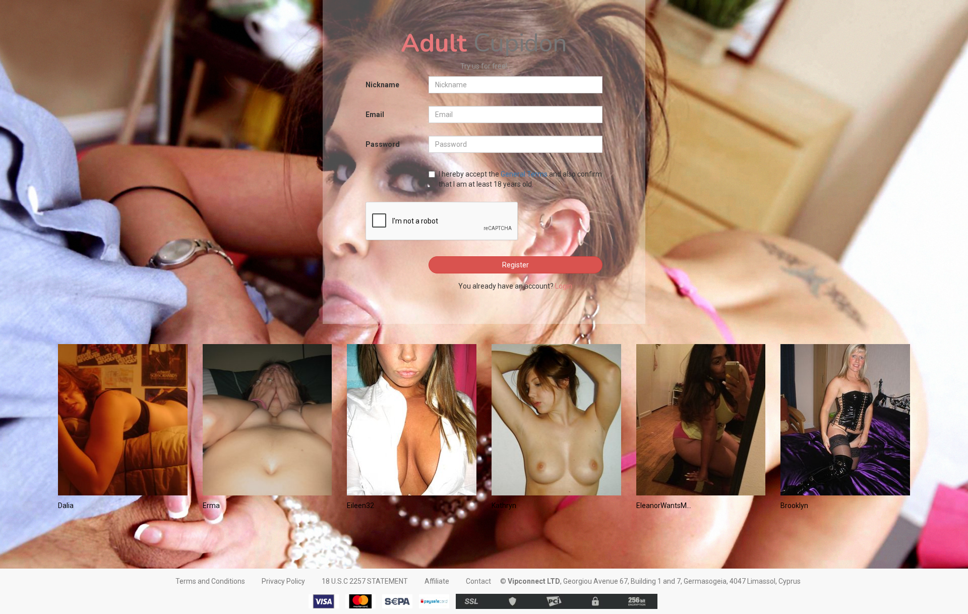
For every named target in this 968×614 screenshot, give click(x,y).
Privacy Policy (283, 581)
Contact (478, 581)
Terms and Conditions (210, 581)
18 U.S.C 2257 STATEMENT (365, 581)
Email (375, 114)
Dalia (66, 505)
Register (515, 265)
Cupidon (484, 43)
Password (383, 144)
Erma (211, 505)
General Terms (524, 174)
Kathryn (504, 505)
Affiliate (437, 581)
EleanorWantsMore (665, 505)
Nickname (382, 85)
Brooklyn (794, 505)
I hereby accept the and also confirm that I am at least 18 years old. (520, 179)
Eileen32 (360, 505)
